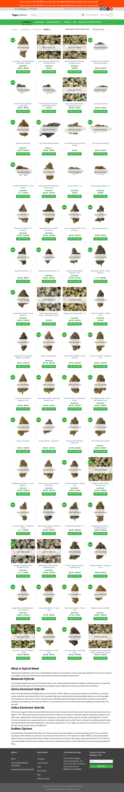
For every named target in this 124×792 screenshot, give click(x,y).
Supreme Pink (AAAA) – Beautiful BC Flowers (49, 527)
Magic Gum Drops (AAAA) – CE (48, 271)
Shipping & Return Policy (74, 786)
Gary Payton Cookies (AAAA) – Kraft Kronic (49, 484)
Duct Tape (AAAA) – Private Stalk (49, 651)
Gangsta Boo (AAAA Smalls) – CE (75, 313)
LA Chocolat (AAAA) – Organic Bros (75, 484)
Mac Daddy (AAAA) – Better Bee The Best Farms (49, 399)
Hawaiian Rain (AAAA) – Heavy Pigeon (23, 187)
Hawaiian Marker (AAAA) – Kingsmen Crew (75, 272)
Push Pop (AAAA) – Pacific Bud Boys (75, 651)
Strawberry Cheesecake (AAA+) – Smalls (23, 651)
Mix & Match (42, 771)
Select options (23, 71)
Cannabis (26, 22)
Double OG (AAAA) (23, 441)
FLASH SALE (39, 22)
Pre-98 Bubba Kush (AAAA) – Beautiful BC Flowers (49, 104)
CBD (74, 22)
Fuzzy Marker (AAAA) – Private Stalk (74, 609)
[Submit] (83, 15)
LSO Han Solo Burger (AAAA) (49, 143)
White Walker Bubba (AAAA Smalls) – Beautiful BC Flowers (49, 314)
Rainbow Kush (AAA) (23, 143)
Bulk (39, 775)
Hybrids (37, 29)
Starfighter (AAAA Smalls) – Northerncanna (100, 484)
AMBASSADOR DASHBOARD (22, 770)
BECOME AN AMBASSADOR (85, 9)
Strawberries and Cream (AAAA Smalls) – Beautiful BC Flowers (100, 651)
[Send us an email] (107, 8)
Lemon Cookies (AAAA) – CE (100, 186)
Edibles (67, 22)
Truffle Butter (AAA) (100, 104)
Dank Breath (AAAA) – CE (23, 271)
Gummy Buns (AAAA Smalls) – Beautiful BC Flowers (75, 104)
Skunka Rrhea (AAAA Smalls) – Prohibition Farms (75, 62)
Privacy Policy (46, 786)
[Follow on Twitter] (104, 8)
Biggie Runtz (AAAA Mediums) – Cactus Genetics (23, 609)
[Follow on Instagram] (101, 8)
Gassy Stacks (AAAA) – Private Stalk (49, 609)
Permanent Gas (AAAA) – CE (74, 526)
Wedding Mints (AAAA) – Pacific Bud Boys (23, 484)
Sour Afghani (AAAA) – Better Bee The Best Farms (100, 399)
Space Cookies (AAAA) (48, 356)
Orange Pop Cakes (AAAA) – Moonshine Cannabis (100, 62)
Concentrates (53, 22)
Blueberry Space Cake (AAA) (100, 608)
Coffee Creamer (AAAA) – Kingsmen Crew (23, 399)
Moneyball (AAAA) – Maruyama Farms (100, 566)
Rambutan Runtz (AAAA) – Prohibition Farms (100, 527)
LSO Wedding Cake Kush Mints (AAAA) (74, 144)
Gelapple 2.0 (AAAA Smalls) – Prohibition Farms (23, 566)
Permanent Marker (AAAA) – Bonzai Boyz (48, 229)
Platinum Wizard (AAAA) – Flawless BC (75, 442)
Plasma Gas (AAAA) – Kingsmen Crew (100, 357)
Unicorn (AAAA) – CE (75, 186)
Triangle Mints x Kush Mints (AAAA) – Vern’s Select (23, 357)
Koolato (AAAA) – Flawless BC (49, 441)
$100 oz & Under (43, 779)
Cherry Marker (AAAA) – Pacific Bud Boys (74, 357)
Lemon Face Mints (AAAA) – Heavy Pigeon (23, 104)
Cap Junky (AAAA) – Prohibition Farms (23, 527)
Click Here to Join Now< (72, 769)
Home (14, 29)
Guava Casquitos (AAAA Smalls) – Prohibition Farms (48, 62)
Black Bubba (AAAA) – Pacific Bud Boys (100, 272)
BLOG (97, 9)
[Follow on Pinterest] (111, 8)
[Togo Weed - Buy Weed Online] (19, 15)
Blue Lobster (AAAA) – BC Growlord (23, 229)
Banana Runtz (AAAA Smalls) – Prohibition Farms (49, 566)
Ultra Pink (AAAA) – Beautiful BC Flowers (75, 399)
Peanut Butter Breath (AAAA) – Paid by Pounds (49, 187)
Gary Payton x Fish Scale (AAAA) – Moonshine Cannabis (23, 62)
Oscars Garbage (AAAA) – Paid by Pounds (74, 229)
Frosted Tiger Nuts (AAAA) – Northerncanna (74, 566)
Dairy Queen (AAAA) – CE (100, 228)
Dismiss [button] (101, 2)
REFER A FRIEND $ (69, 9)
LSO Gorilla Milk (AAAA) (100, 143)
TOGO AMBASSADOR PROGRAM (19, 764)
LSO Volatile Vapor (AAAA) (100, 441)
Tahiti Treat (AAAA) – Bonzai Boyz (100, 314)
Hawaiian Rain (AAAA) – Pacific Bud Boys (23, 314)
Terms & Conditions (58, 786)
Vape (39, 767)
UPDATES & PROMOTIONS (90, 22)
